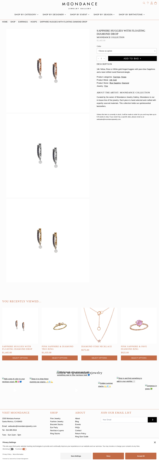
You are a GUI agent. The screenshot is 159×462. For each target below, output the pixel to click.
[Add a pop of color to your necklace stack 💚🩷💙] (15, 390)
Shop (12, 22)
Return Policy (80, 434)
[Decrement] (98, 58)
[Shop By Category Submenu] (38, 14)
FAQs (77, 427)
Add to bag (131, 58)
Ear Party (54, 427)
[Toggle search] (144, 3)
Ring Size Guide (81, 437)
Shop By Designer (53, 14)
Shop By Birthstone (131, 14)
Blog (77, 422)
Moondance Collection (110, 37)
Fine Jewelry (55, 418)
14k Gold (113, 80)
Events (78, 424)
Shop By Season (103, 14)
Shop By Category (25, 14)
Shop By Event (78, 14)
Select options (20, 358)
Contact (78, 430)
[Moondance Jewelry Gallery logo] (79, 5)
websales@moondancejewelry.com (22, 426)
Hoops (34, 22)
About (77, 418)
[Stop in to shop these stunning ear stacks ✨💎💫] (42, 390)
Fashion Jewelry (56, 422)
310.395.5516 (11, 430)
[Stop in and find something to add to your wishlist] (130, 390)
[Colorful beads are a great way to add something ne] (76, 390)
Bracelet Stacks (56, 424)
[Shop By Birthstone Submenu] (145, 14)
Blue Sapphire (115, 83)
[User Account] (151, 3)
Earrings (23, 22)
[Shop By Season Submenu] (114, 14)
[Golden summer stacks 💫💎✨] (106, 390)
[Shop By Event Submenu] (89, 14)
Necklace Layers (57, 430)
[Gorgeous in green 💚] (151, 390)
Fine (106, 86)
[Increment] (104, 58)
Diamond (125, 83)
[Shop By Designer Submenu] (66, 14)
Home (5, 22)
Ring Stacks (55, 434)
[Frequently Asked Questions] (147, 3)
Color (99, 46)
